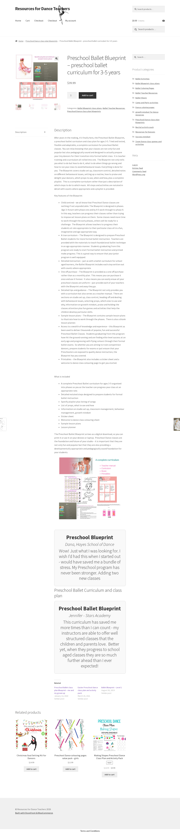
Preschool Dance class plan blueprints (42, 41)
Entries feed (137, 168)
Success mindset (142, 136)
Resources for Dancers (145, 132)
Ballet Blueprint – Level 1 (111, 687)
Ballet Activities (142, 79)
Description (20, 132)
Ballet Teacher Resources (114, 108)
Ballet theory (141, 98)
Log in (135, 165)
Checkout (38, 20)
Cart (28, 20)
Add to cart (87, 95)
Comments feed (139, 171)
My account (70, 20)
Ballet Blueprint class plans (89, 108)
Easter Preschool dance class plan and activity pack (88, 690)
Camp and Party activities (146, 102)
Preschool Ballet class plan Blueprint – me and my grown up (64, 690)
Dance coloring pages (144, 107)
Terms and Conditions (90, 831)
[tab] (31, 132)
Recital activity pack (144, 127)
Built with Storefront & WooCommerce (34, 812)
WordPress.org (138, 174)
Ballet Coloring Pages (144, 88)
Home (18, 20)
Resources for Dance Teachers (42, 8)
